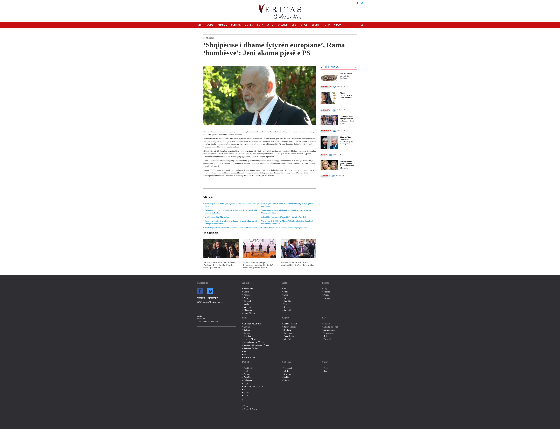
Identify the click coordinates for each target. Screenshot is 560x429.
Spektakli (287, 310)
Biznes (249, 25)
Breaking (325, 87)
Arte (270, 25)
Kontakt (213, 298)
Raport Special (290, 327)
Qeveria (247, 392)
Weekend (327, 339)
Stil (285, 298)
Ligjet (246, 383)
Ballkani (247, 330)
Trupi (246, 406)
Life (294, 25)
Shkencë (283, 25)
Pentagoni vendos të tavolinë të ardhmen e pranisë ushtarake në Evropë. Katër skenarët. (231, 222)
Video (337, 25)
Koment (247, 295)
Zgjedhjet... (248, 377)
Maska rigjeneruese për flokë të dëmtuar (346, 95)
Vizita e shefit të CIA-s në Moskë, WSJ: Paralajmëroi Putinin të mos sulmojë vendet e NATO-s (287, 222)
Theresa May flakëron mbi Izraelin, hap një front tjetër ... (346, 140)
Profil (246, 298)
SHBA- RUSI (249, 357)
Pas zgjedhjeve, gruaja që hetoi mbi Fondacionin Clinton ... (347, 164)
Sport (315, 25)
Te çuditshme (328, 333)
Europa (247, 333)
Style (304, 25)
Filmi (286, 292)
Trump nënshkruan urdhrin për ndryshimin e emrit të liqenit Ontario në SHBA (286, 211)
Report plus (248, 289)
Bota (260, 25)
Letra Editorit (249, 313)
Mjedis (286, 371)
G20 (245, 354)
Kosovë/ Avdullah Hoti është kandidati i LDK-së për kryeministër (298, 263)
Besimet (326, 336)
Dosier (246, 292)
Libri (286, 295)
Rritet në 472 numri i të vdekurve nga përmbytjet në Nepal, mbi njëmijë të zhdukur (231, 211)
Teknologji (288, 368)
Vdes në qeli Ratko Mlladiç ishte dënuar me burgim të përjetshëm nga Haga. (288, 204)
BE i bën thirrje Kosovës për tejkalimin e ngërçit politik (284, 228)
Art (285, 289)
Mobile (286, 377)
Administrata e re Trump (254, 342)
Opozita (247, 396)
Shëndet (325, 110)
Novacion (287, 374)
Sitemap (201, 298)
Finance (326, 292)
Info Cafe (287, 339)
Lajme (209, 25)
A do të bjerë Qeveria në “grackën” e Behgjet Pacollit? (283, 217)
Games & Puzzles (251, 409)
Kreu (199, 25)
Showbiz (287, 301)
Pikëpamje (248, 310)
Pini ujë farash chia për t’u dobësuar (346, 76)
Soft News (288, 333)
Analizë (222, 25)
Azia (245, 351)
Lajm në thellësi (290, 324)
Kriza (246, 389)
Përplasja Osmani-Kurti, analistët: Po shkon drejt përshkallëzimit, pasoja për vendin (219, 265)
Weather (287, 380)
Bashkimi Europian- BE (253, 386)
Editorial (247, 301)
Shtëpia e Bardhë (251, 348)
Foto (326, 25)
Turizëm (326, 298)
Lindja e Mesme (250, 339)
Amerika (324, 176)
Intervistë (247, 307)
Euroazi (247, 327)
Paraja (326, 295)
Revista (286, 307)
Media (246, 304)
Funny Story (289, 336)
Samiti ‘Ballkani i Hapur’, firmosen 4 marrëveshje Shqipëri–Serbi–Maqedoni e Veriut (259, 265)
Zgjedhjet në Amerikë (252, 324)
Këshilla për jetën (330, 327)
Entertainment (329, 330)
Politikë (236, 25)
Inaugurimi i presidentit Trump (256, 345)
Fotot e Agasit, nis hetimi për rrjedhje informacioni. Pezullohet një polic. (232, 204)
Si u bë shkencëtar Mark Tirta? (218, 217)
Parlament (248, 380)
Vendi (246, 371)
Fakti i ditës (248, 368)
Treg (325, 289)
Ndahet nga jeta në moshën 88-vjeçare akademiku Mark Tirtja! (231, 228)
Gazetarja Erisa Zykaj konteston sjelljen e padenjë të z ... (347, 119)
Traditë (286, 304)
